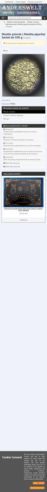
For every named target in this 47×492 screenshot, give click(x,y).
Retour (5, 50)
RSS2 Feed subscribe (12, 163)
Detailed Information (37, 488)
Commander (9, 2)
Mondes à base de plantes (17, 108)
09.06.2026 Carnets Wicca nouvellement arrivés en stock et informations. (19, 131)
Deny (35, 483)
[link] (6, 101)
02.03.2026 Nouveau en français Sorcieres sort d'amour (18, 138)
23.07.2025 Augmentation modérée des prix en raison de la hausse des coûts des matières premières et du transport (22, 151)
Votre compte (21, 2)
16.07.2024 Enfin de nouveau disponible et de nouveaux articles (21, 158)
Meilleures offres (12, 174)
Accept (41, 483)
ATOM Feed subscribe (12, 167)
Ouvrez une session (35, 2)
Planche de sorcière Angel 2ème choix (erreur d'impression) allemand (23, 209)
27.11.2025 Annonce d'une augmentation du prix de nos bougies (22, 144)
